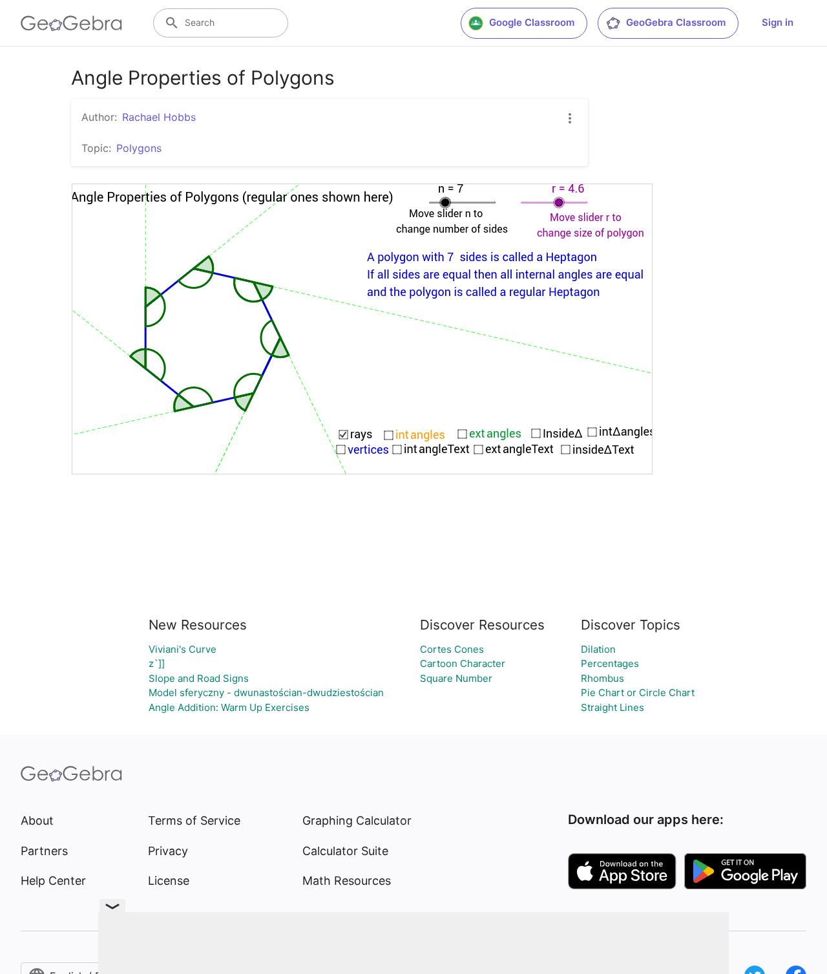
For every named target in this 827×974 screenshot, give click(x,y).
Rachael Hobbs (159, 117)
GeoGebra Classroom (676, 22)
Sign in (777, 22)
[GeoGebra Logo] (71, 23)
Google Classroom (531, 22)
